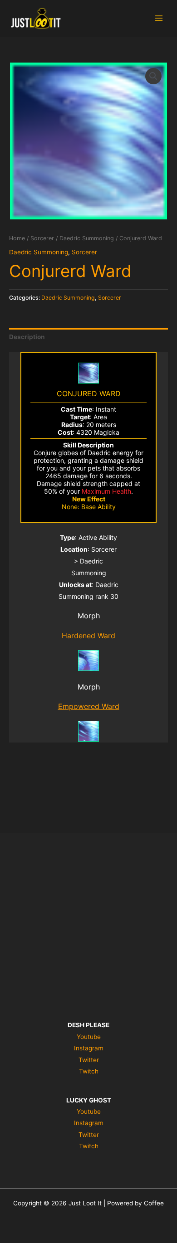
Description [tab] (27, 336)
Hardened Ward (88, 635)
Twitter (89, 1059)
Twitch (88, 1071)
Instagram (88, 1048)
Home (17, 238)
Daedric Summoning (86, 238)
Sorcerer (42, 238)
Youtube (89, 1036)
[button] (153, 76)
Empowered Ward (88, 706)
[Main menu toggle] (159, 18)
